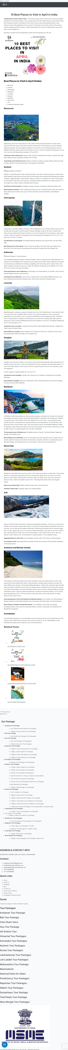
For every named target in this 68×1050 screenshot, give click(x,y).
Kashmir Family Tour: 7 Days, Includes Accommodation (27, 776)
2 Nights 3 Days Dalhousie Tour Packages (23, 757)
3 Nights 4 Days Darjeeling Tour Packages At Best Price (27, 838)
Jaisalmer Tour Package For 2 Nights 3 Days (24, 829)
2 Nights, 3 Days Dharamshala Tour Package (24, 749)
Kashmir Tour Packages (12, 764)
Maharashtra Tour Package (14, 964)
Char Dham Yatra (9, 922)
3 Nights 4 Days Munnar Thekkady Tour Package (25, 798)
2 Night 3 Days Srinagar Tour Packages (22, 770)
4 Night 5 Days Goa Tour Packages (21, 744)
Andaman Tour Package (12, 725)
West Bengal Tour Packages (13, 835)
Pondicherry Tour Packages (13, 818)
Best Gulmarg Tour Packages (19, 784)
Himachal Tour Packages (12, 746)
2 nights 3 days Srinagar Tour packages (23, 767)
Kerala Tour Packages (11, 789)
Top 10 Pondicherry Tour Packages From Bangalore (26, 821)
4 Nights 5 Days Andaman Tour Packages (23, 731)
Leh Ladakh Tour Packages (13, 813)
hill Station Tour (8, 931)
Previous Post (5, 712)
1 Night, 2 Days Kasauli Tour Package (22, 751)
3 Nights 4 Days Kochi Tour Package (21, 795)
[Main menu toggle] (5, 4)
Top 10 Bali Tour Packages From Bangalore (23, 736)
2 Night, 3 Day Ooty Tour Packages (21, 833)
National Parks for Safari (13, 973)
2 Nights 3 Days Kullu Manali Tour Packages (24, 754)
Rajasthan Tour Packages (13, 823)
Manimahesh (7, 969)
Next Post (4, 714)
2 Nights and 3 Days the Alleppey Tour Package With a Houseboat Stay (32, 806)
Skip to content (4, 1)
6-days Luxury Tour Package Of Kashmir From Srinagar (27, 781)
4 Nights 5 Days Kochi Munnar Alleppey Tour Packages (27, 804)
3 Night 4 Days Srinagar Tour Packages (22, 787)
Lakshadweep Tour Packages (14, 808)
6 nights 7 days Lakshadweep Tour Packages (24, 811)
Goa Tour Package (10, 738)
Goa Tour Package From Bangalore (21, 741)
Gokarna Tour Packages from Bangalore (23, 762)
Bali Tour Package (10, 733)
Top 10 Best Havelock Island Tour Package (23, 728)
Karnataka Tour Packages (13, 759)
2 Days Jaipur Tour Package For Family (22, 826)
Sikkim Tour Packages (11, 987)
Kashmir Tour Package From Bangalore (22, 773)
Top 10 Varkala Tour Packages (20, 792)
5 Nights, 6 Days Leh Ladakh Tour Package (21, 815)
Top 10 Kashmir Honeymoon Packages (22, 778)
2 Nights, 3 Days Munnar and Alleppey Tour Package (26, 801)
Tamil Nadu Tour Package (13, 831)
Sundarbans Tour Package (14, 992)
